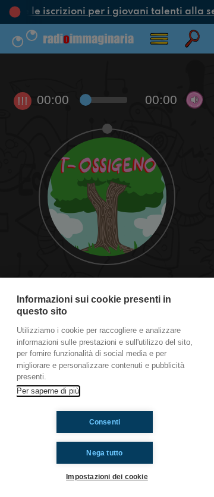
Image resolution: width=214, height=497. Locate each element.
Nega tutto (104, 453)
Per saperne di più (48, 390)
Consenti (105, 422)
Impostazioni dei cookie (107, 476)
